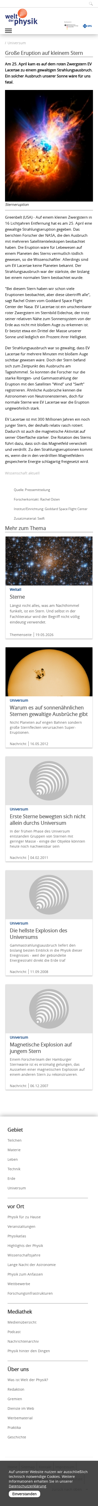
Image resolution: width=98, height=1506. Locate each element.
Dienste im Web (21, 1408)
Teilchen (15, 1140)
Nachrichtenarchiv (23, 1341)
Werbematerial (20, 1418)
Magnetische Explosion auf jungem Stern (41, 1047)
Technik (14, 1169)
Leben (13, 1159)
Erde (11, 1178)
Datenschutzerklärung (27, 1486)
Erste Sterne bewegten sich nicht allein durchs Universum (47, 819)
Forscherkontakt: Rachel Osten (37, 499)
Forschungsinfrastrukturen (30, 1293)
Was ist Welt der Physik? (28, 1379)
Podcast (14, 1331)
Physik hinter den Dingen (29, 1350)
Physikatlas (17, 1236)
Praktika (14, 1427)
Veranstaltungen (21, 1226)
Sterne (17, 596)
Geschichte (17, 1437)
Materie (14, 1149)
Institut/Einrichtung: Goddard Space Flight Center (50, 509)
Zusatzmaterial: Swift (29, 518)
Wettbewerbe (19, 1283)
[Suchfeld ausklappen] (89, 3)
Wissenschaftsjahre (24, 1255)
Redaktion (16, 1389)
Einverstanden (24, 1493)
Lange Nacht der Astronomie (32, 1264)
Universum (17, 42)
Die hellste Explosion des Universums (38, 933)
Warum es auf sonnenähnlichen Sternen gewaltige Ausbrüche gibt (49, 710)
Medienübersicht (22, 1322)
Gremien (15, 1398)
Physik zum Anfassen (25, 1274)
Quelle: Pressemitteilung (32, 490)
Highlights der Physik (25, 1245)
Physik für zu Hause (24, 1216)
